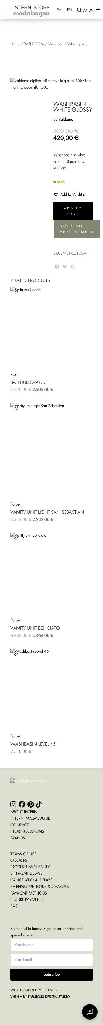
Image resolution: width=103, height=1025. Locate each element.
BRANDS (17, 838)
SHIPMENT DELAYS (26, 874)
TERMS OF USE (23, 854)
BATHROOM (34, 44)
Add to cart (73, 211)
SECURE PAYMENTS (27, 900)
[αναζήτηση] (79, 10)
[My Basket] (98, 10)
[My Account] (92, 10)
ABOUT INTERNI (24, 812)
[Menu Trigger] (7, 10)
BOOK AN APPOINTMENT (77, 229)
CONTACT (19, 825)
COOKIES (18, 861)
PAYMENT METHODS (28, 893)
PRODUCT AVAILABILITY (30, 867)
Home (15, 44)
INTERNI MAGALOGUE (30, 818)
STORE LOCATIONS (27, 832)
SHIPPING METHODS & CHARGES (39, 887)
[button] (69, 195)
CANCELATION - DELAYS (31, 880)
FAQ (14, 906)
